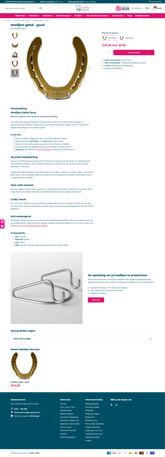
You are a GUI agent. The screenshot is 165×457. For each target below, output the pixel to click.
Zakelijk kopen (66, 410)
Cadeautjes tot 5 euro (94, 434)
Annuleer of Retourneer (69, 420)
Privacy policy (66, 427)
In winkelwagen (134, 52)
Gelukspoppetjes (92, 404)
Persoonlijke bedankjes (94, 424)
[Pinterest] (111, 405)
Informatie (65, 400)
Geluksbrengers (63, 16)
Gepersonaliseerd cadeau (97, 16)
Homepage (7, 20)
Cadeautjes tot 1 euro (93, 430)
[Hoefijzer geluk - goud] (24, 365)
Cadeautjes (47, 16)
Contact (63, 404)
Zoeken (41, 8)
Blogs (129, 16)
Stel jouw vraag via (26, 416)
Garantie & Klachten (68, 430)
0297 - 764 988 (20, 409)
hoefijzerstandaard (44, 149)
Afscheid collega (92, 407)
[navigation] (25, 68)
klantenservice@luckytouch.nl (27, 412)
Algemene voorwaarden (70, 424)
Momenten (20, 16)
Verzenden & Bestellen (69, 417)
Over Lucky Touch (67, 407)
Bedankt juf (90, 417)
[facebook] (116, 405)
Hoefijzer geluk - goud (20, 382)
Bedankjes (33, 16)
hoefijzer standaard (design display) (33, 226)
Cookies (63, 434)
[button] (111, 51)
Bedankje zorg (91, 420)
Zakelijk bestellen (142, 16)
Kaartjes (78, 16)
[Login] (148, 8)
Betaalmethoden (66, 414)
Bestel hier (96, 300)
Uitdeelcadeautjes (92, 427)
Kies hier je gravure (110, 33)
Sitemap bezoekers (68, 437)
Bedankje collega (92, 414)
